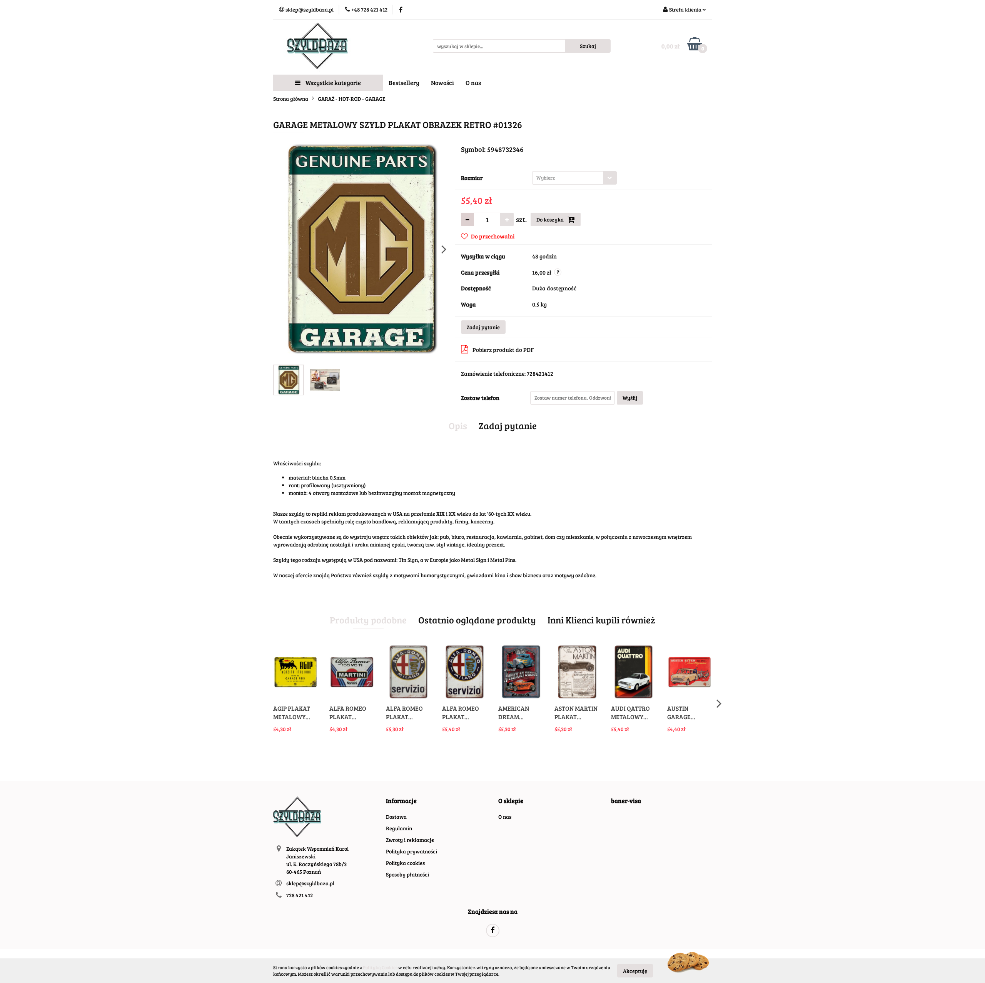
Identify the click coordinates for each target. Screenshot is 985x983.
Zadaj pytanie (483, 327)
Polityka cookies (405, 862)
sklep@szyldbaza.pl (310, 883)
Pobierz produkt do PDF (503, 349)
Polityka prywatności (411, 851)
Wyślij (630, 398)
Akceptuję (635, 970)
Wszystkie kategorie (332, 82)
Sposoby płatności (407, 874)
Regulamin (399, 828)
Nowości (442, 82)
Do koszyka (550, 219)
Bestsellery (404, 82)
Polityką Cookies (380, 967)
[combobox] (574, 178)
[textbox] (567, 178)
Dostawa (396, 816)
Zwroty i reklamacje (410, 839)
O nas (473, 82)
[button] (401, 801)
